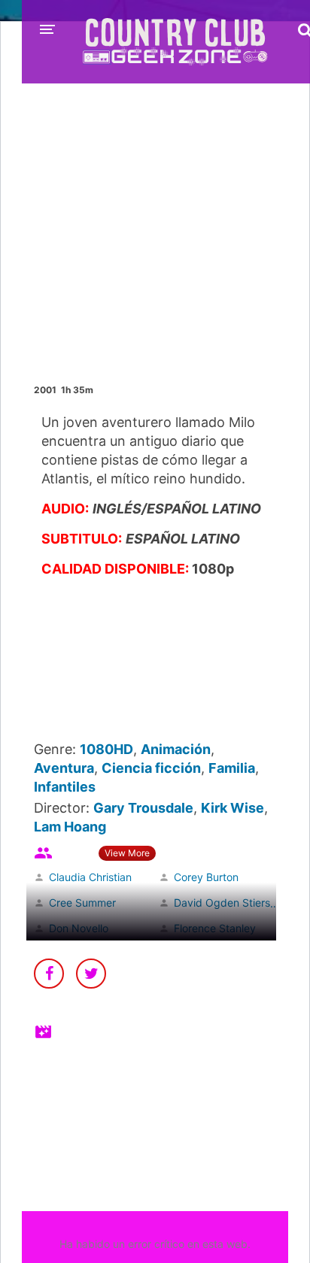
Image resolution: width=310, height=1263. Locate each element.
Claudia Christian (90, 877)
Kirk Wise (232, 808)
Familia (231, 768)
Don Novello (78, 928)
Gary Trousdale (143, 808)
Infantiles (65, 787)
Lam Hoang (70, 826)
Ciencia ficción (151, 768)
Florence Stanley (215, 928)
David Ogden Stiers (222, 902)
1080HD (106, 749)
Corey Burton (206, 877)
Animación (176, 749)
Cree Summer (82, 902)
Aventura (64, 768)
